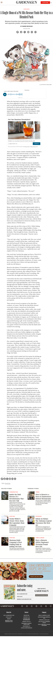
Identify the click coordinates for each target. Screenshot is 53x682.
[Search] (51, 2)
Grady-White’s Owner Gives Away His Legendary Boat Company (16, 522)
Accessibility (26, 626)
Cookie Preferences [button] (26, 627)
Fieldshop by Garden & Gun (44, 617)
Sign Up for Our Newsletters (41, 595)
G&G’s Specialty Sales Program (44, 625)
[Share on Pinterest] (28, 32)
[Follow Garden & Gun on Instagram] (27, 606)
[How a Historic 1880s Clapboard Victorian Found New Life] (31, 545)
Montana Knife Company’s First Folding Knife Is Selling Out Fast (15, 543)
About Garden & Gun (44, 615)
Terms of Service (33, 146)
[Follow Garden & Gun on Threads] (31, 606)
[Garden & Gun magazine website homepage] (26, 2)
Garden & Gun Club (44, 619)
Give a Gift (20, 596)
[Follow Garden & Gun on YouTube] (50, 606)
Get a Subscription (22, 593)
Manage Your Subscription (24, 599)
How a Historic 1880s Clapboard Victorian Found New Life (42, 543)
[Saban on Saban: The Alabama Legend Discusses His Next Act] (31, 523)
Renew (9, 618)
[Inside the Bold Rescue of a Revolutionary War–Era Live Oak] (4, 499)
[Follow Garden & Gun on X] (36, 606)
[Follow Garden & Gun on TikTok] (46, 606)
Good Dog (7, 483)
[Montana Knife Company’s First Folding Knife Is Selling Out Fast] (4, 545)
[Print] (35, 32)
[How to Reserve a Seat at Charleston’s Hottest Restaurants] (31, 499)
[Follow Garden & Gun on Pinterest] (41, 606)
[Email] (31, 32)
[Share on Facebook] (21, 32)
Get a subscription (9, 615)
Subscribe (45, 2)
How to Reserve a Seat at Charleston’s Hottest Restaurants (43, 497)
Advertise (26, 615)
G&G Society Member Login (44, 622)
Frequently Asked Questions (26, 624)
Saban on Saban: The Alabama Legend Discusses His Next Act (44, 522)
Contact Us (26, 617)
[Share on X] (24, 32)
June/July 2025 (26, 28)
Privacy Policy (27, 146)
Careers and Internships (26, 619)
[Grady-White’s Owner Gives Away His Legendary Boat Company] (4, 523)
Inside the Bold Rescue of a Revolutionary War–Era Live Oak (17, 498)
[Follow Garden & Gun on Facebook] (22, 606)
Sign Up (37, 143)
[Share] (17, 32)
